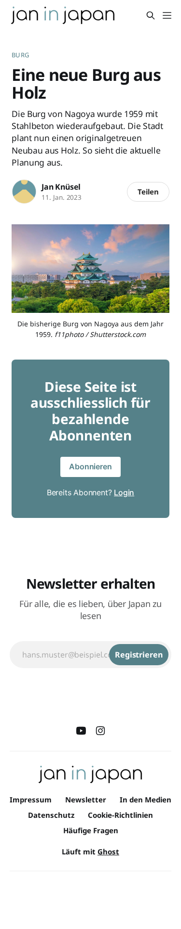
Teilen (148, 191)
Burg (20, 55)
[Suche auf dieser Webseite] (150, 15)
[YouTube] (81, 730)
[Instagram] (100, 730)
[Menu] (167, 15)
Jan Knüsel (61, 186)
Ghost (108, 851)
